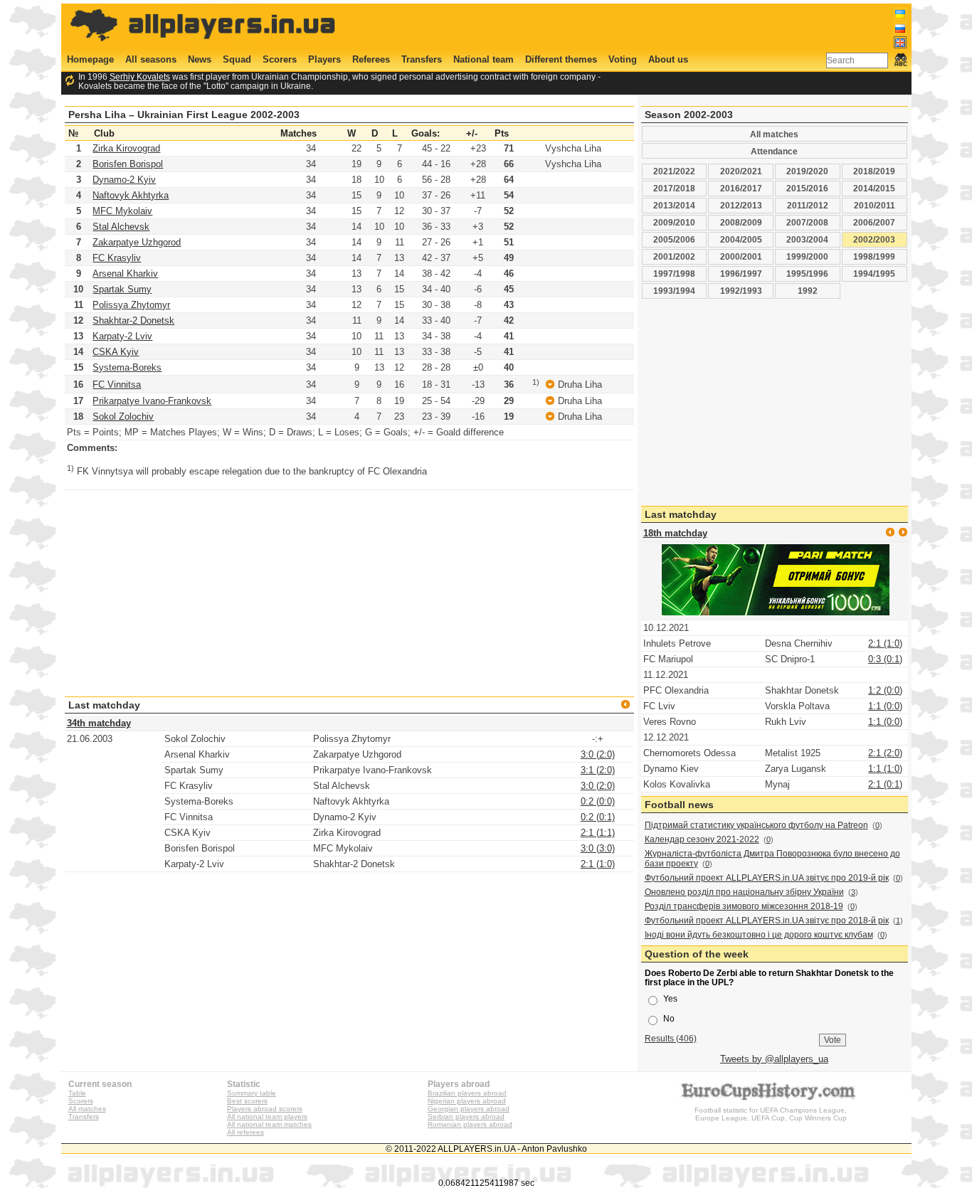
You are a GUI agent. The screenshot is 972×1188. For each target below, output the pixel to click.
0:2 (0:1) (598, 817)
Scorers (280, 59)
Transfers (421, 59)
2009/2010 (674, 222)
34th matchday (99, 723)
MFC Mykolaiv (122, 211)
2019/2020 (807, 171)
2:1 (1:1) (598, 832)
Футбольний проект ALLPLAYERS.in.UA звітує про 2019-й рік (767, 878)
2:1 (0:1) (885, 784)
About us (668, 59)
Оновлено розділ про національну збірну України (744, 892)
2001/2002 (674, 256)
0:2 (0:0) (598, 801)
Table (77, 1093)
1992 (808, 290)
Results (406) (671, 1038)
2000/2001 (741, 256)
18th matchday (675, 533)
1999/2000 (807, 256)
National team (483, 59)
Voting (622, 59)
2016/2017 (741, 188)
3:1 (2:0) (598, 770)
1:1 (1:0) (885, 768)
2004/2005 (741, 239)
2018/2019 (874, 171)
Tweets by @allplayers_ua (774, 1059)
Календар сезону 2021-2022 (702, 839)
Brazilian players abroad (467, 1093)
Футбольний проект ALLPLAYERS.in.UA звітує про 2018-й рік (767, 921)
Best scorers (247, 1101)
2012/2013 (741, 205)
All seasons (150, 59)
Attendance (774, 151)
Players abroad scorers (264, 1109)
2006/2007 (874, 222)
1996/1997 (741, 273)
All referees (245, 1132)
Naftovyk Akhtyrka (131, 195)
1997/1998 (674, 273)
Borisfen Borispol (128, 164)
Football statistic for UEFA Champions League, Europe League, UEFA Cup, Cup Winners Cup (770, 1114)
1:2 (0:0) (885, 690)
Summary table (251, 1093)
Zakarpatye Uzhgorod (137, 242)
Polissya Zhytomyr (131, 304)
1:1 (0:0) (885, 706)
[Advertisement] (647, 26)
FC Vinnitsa (117, 384)
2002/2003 (874, 239)
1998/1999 (874, 256)
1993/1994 (674, 290)
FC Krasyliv (117, 258)
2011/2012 (807, 205)
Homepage (90, 59)
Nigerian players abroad (467, 1101)
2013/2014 (674, 205)
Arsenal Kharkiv (125, 273)
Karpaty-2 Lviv (122, 336)
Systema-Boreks (127, 367)
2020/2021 (741, 171)
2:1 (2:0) (885, 753)
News (199, 59)
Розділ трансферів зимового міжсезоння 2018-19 (744, 906)
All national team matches (269, 1124)
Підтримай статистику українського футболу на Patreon (756, 825)
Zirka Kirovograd (126, 148)
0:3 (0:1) (885, 659)
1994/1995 (874, 273)
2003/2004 (807, 239)
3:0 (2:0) (598, 754)
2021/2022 (674, 171)
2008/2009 (741, 222)
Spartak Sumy (122, 289)
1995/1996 (807, 273)
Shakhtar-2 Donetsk (133, 320)
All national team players (267, 1116)
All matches (774, 134)
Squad (237, 59)
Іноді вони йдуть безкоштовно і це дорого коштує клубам (759, 935)
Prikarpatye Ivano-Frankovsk (152, 401)
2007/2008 (807, 222)
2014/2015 (874, 188)
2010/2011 (874, 205)
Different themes (561, 59)
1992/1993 (741, 290)
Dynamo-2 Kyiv (124, 179)
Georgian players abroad (468, 1109)
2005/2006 (674, 239)
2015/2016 (807, 188)
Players (324, 59)
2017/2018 (674, 188)
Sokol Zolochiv (123, 416)
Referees (371, 59)
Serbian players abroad (466, 1116)
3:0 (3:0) (598, 848)
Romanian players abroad (470, 1124)
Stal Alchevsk (121, 226)
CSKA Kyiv (116, 351)
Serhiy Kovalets (140, 76)
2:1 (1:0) (598, 864)
